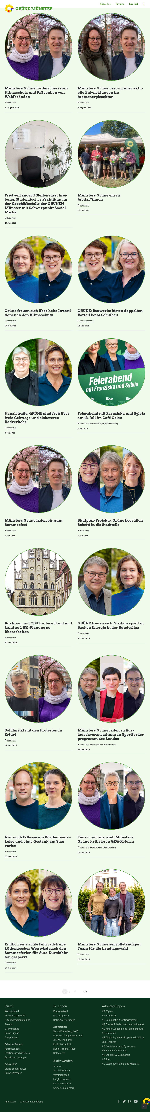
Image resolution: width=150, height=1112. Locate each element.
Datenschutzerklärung (31, 1101)
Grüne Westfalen (13, 1072)
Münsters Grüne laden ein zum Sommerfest (33, 522)
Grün (9, 102)
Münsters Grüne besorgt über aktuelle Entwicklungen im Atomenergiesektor (110, 92)
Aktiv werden (63, 1061)
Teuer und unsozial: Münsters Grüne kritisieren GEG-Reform (106, 839)
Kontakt (133, 3)
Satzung (9, 1024)
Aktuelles (105, 3)
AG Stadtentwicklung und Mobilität (120, 1063)
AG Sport (106, 1059)
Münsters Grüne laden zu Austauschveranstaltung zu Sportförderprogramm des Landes (111, 734)
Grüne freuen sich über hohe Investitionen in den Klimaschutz (38, 312)
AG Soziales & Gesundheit (116, 1054)
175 (85, 991)
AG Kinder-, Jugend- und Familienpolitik (123, 1028)
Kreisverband (12, 1011)
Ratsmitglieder (13, 1048)
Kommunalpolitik (62, 1083)
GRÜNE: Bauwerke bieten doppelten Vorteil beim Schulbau (110, 312)
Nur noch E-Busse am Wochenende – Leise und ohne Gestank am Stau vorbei (38, 841)
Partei (14, 102)
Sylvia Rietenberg (111, 423)
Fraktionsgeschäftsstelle (17, 1052)
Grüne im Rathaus (14, 1044)
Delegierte (59, 1052)
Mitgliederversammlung (17, 1019)
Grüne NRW (11, 1064)
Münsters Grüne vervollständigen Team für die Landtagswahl (109, 946)
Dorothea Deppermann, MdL (68, 1035)
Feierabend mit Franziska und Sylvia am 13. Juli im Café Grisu (111, 415)
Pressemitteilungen (97, 423)
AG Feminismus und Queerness (118, 1046)
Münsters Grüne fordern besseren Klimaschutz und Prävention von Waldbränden (36, 92)
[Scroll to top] (144, 1105)
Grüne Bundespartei (15, 1068)
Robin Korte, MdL (62, 1044)
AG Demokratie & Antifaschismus (119, 1019)
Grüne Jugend (12, 1032)
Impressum (10, 1101)
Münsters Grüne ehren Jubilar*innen (99, 197)
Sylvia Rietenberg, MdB (65, 1031)
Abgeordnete (60, 1026)
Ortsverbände (12, 1028)
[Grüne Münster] (32, 8)
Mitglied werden (62, 1079)
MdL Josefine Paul (96, 744)
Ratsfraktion (11, 321)
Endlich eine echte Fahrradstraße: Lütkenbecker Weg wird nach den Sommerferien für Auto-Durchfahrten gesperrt (37, 950)
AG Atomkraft (109, 1015)
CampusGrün (11, 1037)
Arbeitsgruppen (61, 1070)
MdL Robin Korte (110, 744)
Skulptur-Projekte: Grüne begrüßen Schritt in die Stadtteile (110, 522)
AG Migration (109, 1032)
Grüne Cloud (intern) (64, 1087)
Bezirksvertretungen (16, 1057)
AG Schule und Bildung (114, 1050)
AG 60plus (107, 1011)
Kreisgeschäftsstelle (15, 1015)
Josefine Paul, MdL (63, 1039)
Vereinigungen (61, 1074)
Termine (120, 3)
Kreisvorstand (60, 1011)
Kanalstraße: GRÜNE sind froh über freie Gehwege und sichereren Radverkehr (37, 417)
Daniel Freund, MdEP (64, 1048)
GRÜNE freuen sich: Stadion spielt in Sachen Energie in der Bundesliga (111, 625)
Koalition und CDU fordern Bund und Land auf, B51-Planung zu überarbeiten (38, 627)
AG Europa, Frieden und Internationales (123, 1024)
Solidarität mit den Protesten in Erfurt (33, 732)
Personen (60, 1006)
